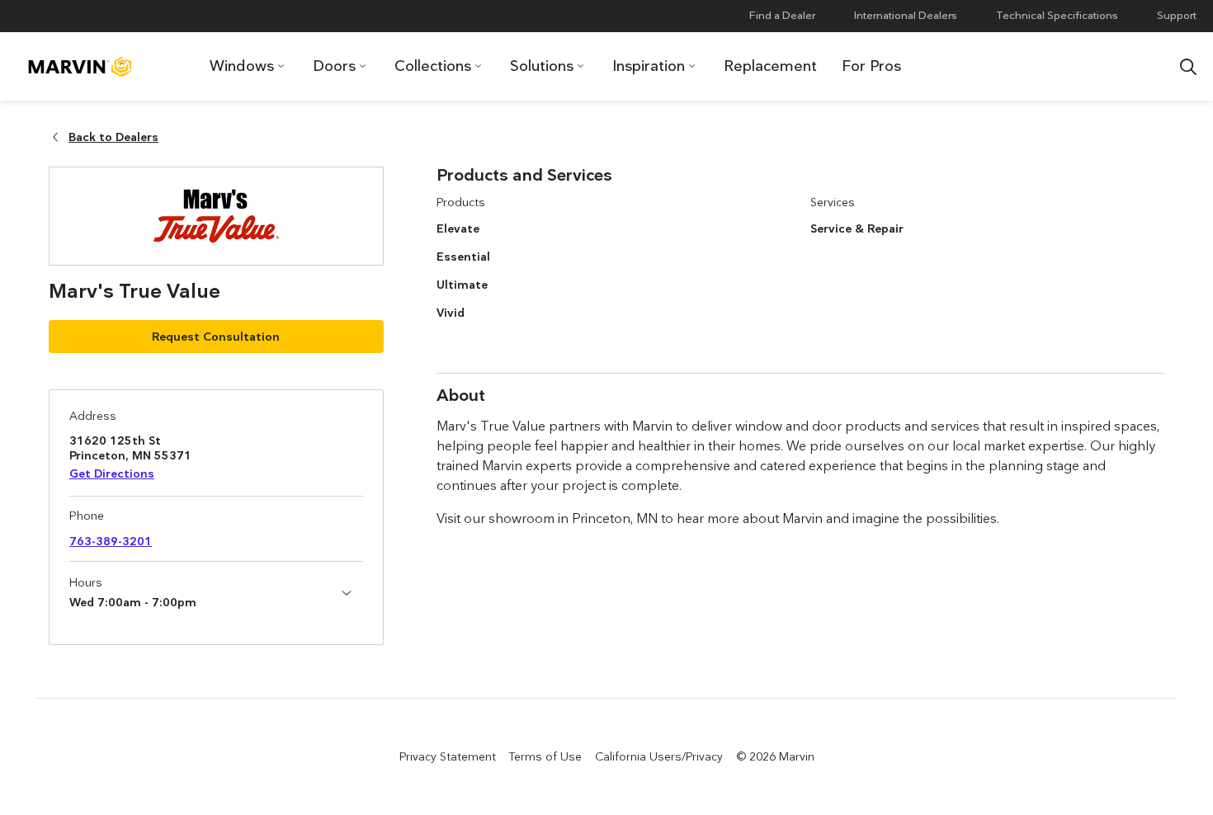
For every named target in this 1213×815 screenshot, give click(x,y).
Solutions (541, 66)
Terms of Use (545, 756)
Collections (432, 66)
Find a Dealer (782, 15)
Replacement (770, 66)
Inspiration (648, 66)
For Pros (871, 66)
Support (1176, 15)
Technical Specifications (1057, 15)
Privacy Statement (447, 756)
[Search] (1188, 67)
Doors (334, 66)
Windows (242, 66)
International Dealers (905, 15)
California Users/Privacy (659, 756)
